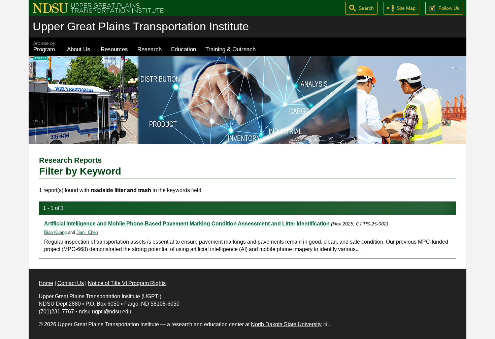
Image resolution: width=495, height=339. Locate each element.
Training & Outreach (230, 49)
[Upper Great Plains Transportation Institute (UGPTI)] (98, 7)
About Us (78, 49)
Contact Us (70, 283)
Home (46, 283)
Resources (114, 49)
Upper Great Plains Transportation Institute (141, 26)
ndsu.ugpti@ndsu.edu (105, 311)
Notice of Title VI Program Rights (127, 283)
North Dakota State (290, 324)
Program (44, 47)
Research (149, 49)
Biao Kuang (55, 232)
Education (183, 49)
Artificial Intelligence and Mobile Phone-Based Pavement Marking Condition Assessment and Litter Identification (187, 223)
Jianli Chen (87, 232)
